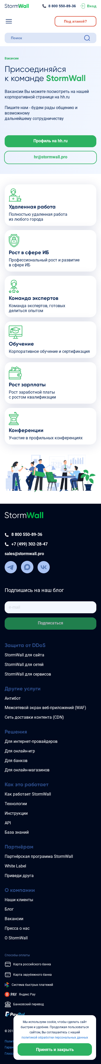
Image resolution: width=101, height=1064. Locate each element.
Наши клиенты (19, 899)
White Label (15, 866)
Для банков (16, 760)
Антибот (13, 698)
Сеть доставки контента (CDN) (34, 717)
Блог (9, 909)
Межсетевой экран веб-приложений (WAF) (45, 707)
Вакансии (14, 918)
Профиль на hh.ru (50, 140)
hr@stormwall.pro (50, 156)
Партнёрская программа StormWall (39, 856)
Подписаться (50, 623)
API (8, 822)
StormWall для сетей (24, 664)
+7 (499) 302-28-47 (29, 544)
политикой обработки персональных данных (54, 1037)
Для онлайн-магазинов (27, 769)
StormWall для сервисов (28, 674)
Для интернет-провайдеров (31, 741)
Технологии (16, 803)
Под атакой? (75, 21)
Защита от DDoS (25, 645)
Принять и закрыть (55, 1049)
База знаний (17, 832)
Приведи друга (19, 875)
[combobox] (46, 38)
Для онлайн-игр (20, 751)
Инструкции (16, 813)
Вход (91, 6)
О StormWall (16, 937)
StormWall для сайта (24, 654)
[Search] (87, 38)
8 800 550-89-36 (62, 6)
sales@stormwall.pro (24, 553)
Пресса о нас (17, 928)
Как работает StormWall (28, 794)
